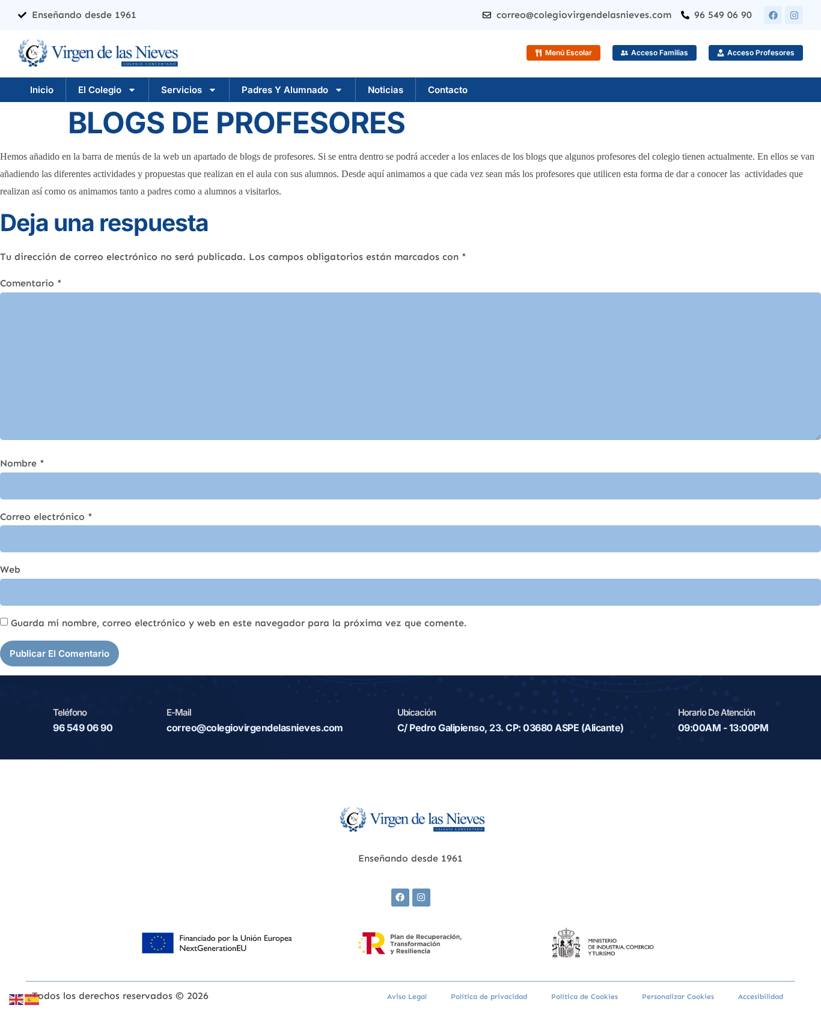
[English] (17, 998)
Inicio (41, 89)
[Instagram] (794, 15)
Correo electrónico (46, 516)
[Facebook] (773, 15)
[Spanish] (32, 998)
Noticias (385, 89)
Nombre (22, 463)
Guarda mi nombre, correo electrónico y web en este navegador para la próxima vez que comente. (239, 623)
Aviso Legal (407, 996)
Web (10, 569)
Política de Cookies (584, 996)
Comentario (31, 283)
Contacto (448, 89)
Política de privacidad (489, 996)
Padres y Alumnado (285, 89)
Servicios (181, 89)
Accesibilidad (760, 996)
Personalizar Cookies (678, 996)
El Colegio (99, 89)
